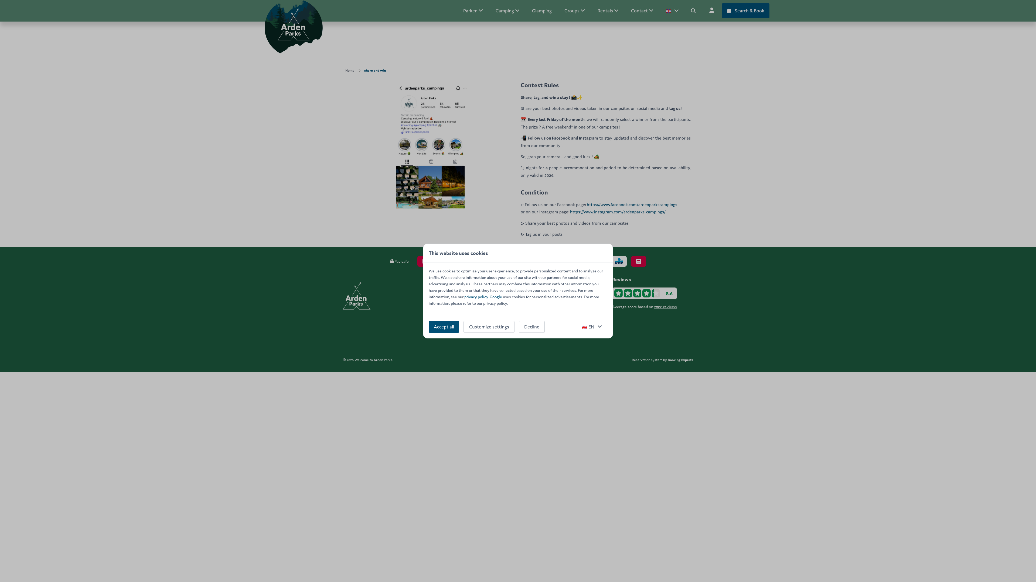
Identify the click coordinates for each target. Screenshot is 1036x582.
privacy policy (476, 296)
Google (496, 296)
